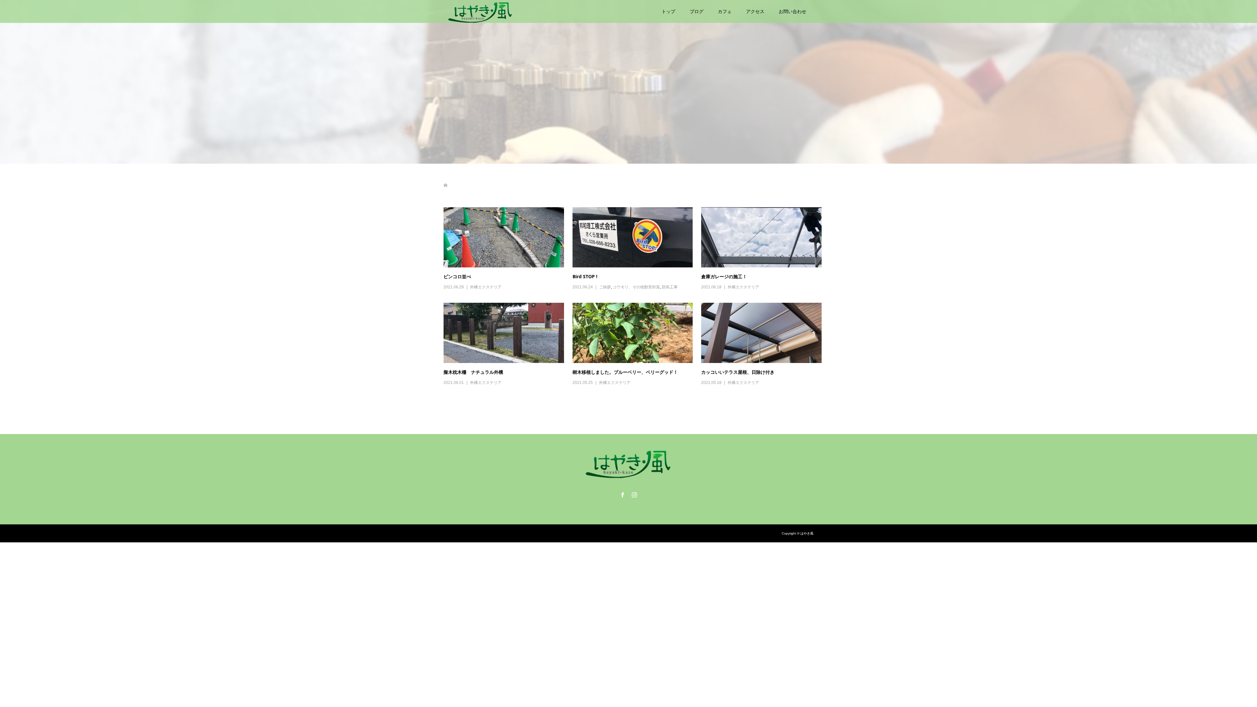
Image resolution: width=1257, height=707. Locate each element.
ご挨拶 (605, 287)
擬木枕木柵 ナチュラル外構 (473, 372)
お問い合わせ (792, 11)
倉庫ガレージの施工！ (724, 276)
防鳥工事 (670, 287)
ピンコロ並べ (457, 276)
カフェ (725, 11)
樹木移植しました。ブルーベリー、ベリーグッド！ (625, 372)
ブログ (696, 11)
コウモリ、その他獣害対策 (636, 287)
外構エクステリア (485, 287)
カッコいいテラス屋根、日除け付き (737, 372)
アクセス (755, 11)
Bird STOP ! (585, 276)
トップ (668, 11)
